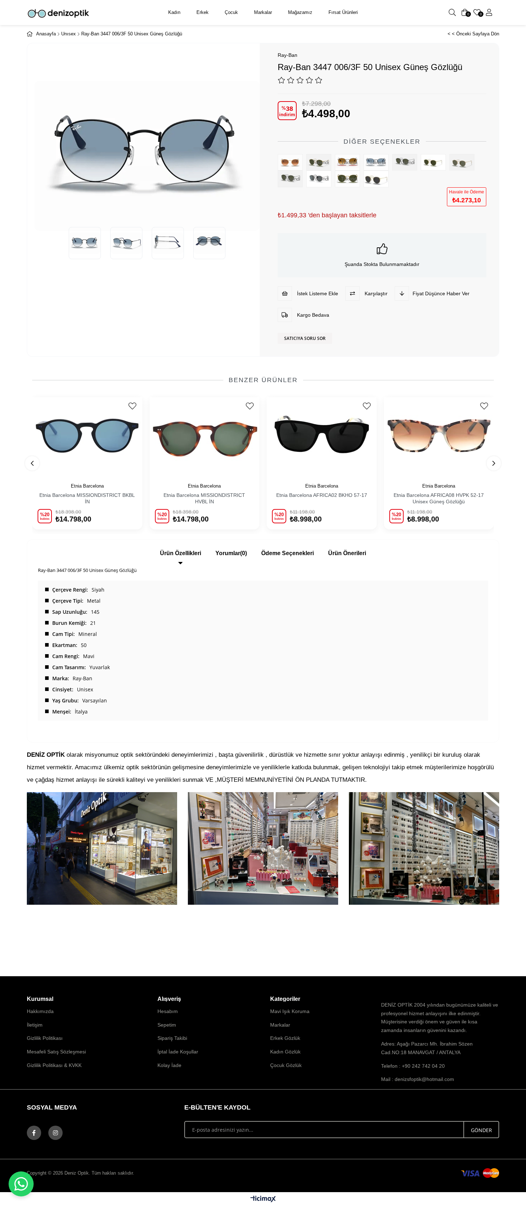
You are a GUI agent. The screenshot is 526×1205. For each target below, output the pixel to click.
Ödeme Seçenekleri (287, 553)
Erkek (202, 12)
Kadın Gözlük (285, 1052)
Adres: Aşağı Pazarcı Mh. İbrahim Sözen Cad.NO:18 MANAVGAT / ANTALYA (427, 1048)
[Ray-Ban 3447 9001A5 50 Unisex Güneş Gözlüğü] (292, 162)
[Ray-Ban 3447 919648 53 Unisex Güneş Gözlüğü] (378, 179)
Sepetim (166, 1025)
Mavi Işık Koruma (290, 1011)
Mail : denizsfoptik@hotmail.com (417, 1079)
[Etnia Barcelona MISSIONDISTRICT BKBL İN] (87, 435)
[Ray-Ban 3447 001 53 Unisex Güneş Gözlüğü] (435, 162)
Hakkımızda (40, 1011)
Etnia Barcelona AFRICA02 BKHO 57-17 (321, 495)
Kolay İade (169, 1065)
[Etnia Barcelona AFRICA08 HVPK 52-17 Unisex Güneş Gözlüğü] (439, 435)
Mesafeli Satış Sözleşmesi (56, 1052)
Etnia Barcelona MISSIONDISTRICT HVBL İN (204, 498)
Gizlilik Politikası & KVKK (54, 1065)
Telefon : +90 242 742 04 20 (413, 1066)
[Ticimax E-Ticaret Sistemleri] (263, 1199)
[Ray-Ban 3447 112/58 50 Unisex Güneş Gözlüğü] (463, 162)
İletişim (35, 1025)
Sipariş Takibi (172, 1038)
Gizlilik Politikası (45, 1038)
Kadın (174, 12)
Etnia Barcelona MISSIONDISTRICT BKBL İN (87, 498)
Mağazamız (300, 12)
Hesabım (167, 1011)
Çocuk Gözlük (286, 1065)
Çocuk (231, 12)
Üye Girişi (489, 12)
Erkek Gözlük (285, 1038)
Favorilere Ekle (132, 406)
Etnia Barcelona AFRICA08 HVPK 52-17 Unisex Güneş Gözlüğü (439, 498)
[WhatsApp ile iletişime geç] (21, 1183)
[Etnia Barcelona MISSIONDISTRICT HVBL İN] (205, 435)
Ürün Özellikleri (180, 553)
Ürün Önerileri (347, 553)
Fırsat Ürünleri (343, 12)
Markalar (263, 12)
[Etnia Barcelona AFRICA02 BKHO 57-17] (322, 435)
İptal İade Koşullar (177, 1052)
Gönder (481, 1130)
